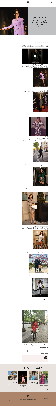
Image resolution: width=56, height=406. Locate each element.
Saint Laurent (33, 165)
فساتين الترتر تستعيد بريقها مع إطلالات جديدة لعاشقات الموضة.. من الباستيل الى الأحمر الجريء (33, 382)
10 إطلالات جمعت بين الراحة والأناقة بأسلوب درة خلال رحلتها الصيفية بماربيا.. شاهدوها (12, 381)
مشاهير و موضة (47, 389)
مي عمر (47, 65)
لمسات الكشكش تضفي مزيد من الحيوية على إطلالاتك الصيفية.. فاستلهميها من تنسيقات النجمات (44, 386)
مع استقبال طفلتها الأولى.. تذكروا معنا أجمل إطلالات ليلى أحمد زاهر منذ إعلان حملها (23, 386)
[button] (35, 56)
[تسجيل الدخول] (51, 2)
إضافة (9, 400)
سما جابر (39, 26)
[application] (35, 56)
